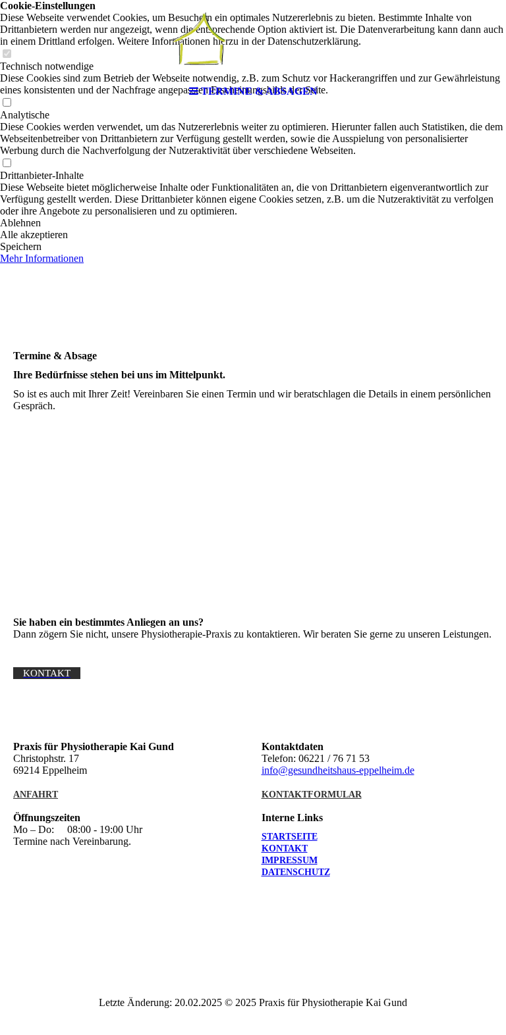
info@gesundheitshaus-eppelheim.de (338, 770)
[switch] (6, 163)
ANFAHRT (35, 794)
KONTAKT (285, 848)
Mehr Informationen (42, 258)
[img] (253, 39)
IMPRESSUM (290, 860)
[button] (253, 223)
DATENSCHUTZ (296, 872)
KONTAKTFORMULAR (312, 794)
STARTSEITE (290, 837)
